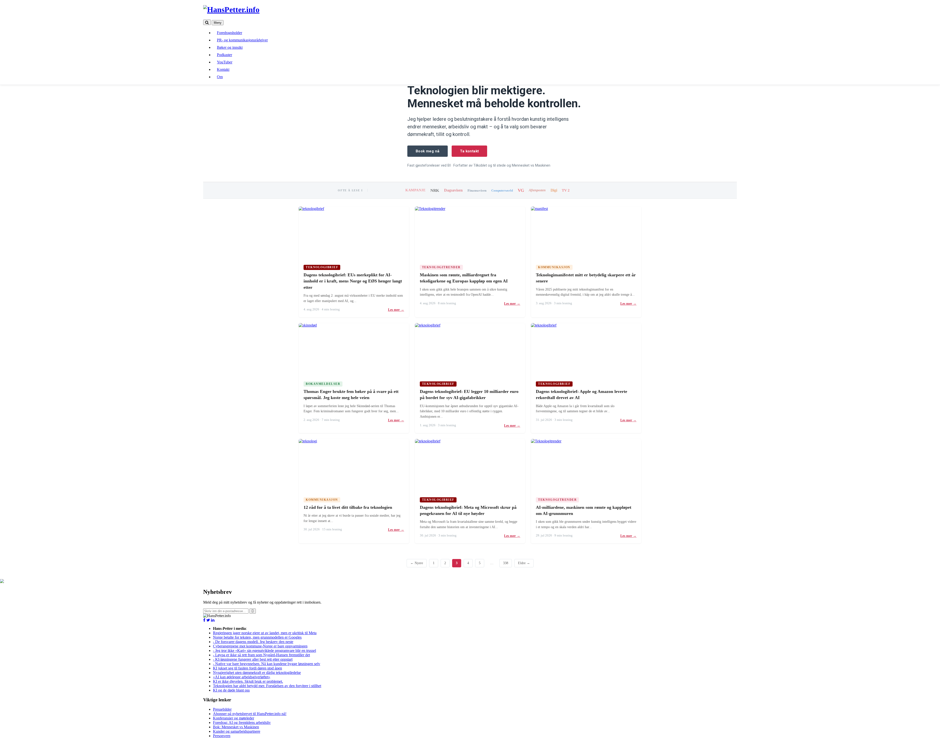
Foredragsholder (229, 33)
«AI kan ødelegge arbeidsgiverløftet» (241, 677)
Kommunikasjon (554, 267)
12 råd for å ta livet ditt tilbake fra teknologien (348, 507)
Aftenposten (537, 190)
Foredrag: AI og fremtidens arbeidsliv (242, 722)
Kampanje (415, 190)
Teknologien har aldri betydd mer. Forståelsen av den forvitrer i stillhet (267, 686)
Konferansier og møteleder (233, 718)
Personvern (221, 736)
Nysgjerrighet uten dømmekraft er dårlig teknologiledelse (257, 672)
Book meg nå (427, 151)
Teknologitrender (441, 267)
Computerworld (502, 190)
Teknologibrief (322, 267)
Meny (218, 22)
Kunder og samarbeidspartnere (236, 731)
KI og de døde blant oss (231, 690)
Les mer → (396, 310)
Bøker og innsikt (230, 47)
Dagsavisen (453, 190)
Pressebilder (222, 709)
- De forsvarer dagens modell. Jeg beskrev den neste (253, 642)
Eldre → (524, 563)
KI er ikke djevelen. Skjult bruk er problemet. (248, 681)
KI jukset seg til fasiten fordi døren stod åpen (247, 668)
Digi (554, 190)
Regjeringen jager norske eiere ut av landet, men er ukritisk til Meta (265, 633)
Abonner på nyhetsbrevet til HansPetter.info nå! (249, 714)
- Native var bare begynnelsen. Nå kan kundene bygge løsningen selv (266, 664)
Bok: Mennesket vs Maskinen (236, 727)
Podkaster (224, 55)
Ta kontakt (469, 151)
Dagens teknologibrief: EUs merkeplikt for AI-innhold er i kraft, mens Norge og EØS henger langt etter (353, 281)
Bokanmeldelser (323, 384)
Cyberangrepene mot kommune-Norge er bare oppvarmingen (260, 646)
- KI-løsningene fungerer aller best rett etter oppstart (253, 659)
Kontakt (223, 69)
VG (521, 190)
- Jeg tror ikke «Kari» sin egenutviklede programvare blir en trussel (264, 650)
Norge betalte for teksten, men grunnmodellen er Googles (257, 637)
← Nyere (416, 563)
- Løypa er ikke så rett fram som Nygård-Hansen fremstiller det (261, 655)
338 (505, 563)
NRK (434, 190)
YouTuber (224, 62)
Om (220, 77)
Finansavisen (477, 190)
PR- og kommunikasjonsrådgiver (242, 40)
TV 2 (565, 190)
